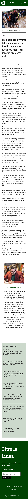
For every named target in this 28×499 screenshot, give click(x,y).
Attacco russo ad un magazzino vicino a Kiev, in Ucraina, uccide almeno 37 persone (13, 363)
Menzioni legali (18, 486)
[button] (22, 3)
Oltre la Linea (19, 496)
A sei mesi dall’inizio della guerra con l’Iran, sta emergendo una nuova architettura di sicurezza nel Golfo (13, 409)
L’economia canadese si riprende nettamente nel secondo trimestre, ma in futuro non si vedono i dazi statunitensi (14, 385)
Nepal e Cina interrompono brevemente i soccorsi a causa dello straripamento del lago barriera (12, 352)
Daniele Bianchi (15, 30)
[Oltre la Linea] (8, 3)
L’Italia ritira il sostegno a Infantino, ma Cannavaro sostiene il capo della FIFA (13, 429)
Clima (4, 35)
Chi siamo (8, 486)
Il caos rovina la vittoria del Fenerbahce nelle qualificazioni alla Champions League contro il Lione (13, 374)
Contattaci (14, 489)
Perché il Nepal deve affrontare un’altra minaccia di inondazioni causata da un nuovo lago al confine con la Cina (13, 397)
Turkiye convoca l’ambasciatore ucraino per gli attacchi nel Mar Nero (13, 419)
